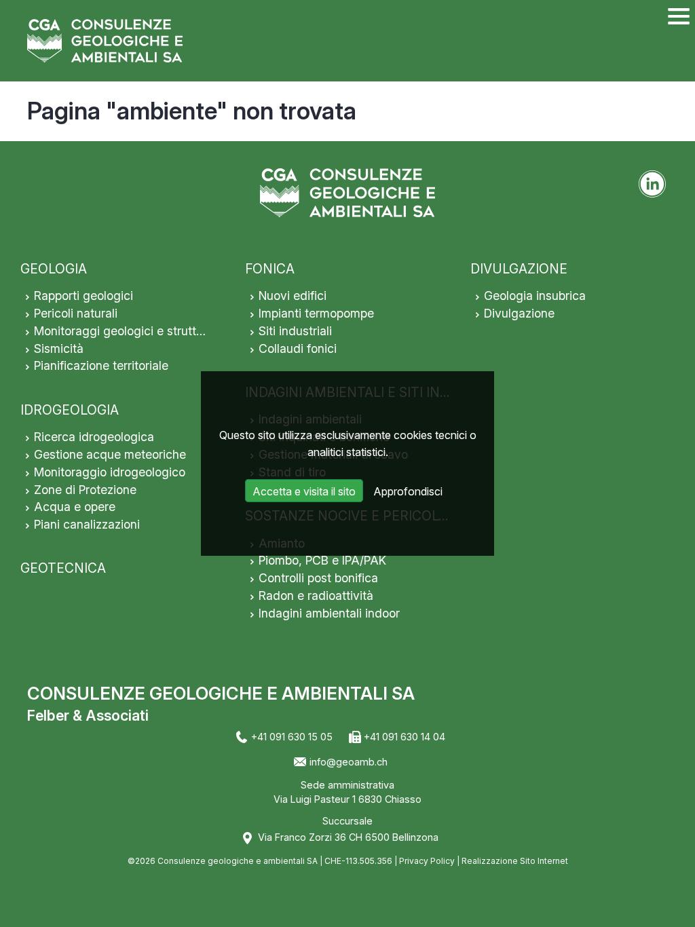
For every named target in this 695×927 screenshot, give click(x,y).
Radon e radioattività (316, 595)
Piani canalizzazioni (87, 524)
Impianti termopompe (316, 313)
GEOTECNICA (63, 568)
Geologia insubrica (535, 295)
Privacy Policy (427, 861)
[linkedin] (652, 183)
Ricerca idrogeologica (94, 437)
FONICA (270, 269)
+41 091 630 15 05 (292, 736)
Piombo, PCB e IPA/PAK (322, 560)
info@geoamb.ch (348, 762)
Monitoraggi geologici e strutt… (120, 331)
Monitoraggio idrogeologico (109, 472)
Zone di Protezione (85, 490)
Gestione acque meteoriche (110, 454)
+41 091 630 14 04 (404, 736)
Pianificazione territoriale (101, 365)
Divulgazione (519, 313)
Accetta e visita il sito (304, 491)
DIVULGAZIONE (518, 269)
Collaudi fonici (298, 348)
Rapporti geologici (83, 295)
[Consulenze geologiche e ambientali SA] (105, 40)
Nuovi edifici (292, 295)
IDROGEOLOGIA (69, 410)
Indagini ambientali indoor (329, 613)
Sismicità (58, 348)
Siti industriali (295, 331)
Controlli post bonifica (318, 578)
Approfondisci (408, 491)
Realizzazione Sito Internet (515, 861)
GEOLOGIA (53, 269)
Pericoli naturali (75, 313)
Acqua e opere (74, 506)
